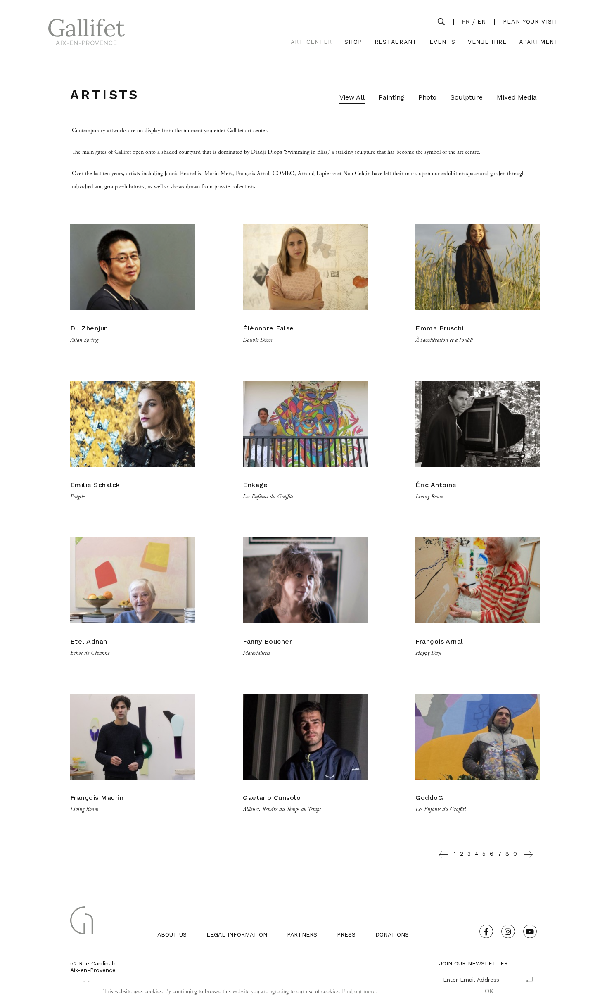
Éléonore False (268, 328)
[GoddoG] (477, 788)
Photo (427, 97)
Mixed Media (517, 97)
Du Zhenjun (89, 328)
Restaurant (396, 42)
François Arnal (439, 641)
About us (172, 934)
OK (489, 991)
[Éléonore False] (305, 319)
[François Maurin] (132, 788)
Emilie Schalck (95, 485)
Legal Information (236, 934)
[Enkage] (305, 475)
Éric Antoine (436, 485)
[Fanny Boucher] (305, 632)
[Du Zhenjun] (132, 319)
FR (466, 22)
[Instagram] (508, 931)
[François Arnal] (477, 632)
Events (442, 42)
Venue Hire (487, 42)
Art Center (311, 42)
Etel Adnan (88, 641)
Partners (302, 934)
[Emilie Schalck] (132, 475)
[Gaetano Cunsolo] (305, 788)
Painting (391, 97)
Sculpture (467, 97)
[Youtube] (530, 931)
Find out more (358, 991)
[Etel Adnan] (132, 632)
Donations (392, 934)
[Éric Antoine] (477, 475)
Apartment (539, 42)
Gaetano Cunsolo (272, 797)
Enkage (255, 485)
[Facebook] (486, 931)
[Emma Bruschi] (477, 319)
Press (346, 934)
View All (352, 97)
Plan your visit (531, 21)
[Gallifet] (86, 34)
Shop (353, 42)
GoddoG (429, 797)
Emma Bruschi (439, 328)
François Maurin (96, 797)
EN (481, 22)
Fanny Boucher (267, 641)
